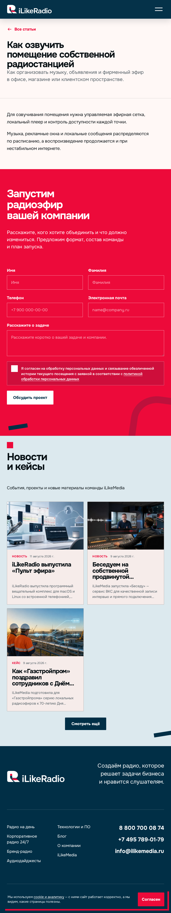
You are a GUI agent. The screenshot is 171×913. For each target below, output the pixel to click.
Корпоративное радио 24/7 (22, 839)
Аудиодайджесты (24, 860)
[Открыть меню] (158, 9)
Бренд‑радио (19, 851)
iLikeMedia (67, 855)
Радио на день (21, 826)
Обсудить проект (30, 397)
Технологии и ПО (73, 826)
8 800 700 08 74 (141, 828)
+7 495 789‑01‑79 (141, 839)
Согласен (151, 899)
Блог (62, 836)
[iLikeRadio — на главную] (78, 9)
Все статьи (25, 29)
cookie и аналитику (49, 897)
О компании (69, 845)
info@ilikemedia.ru (139, 851)
